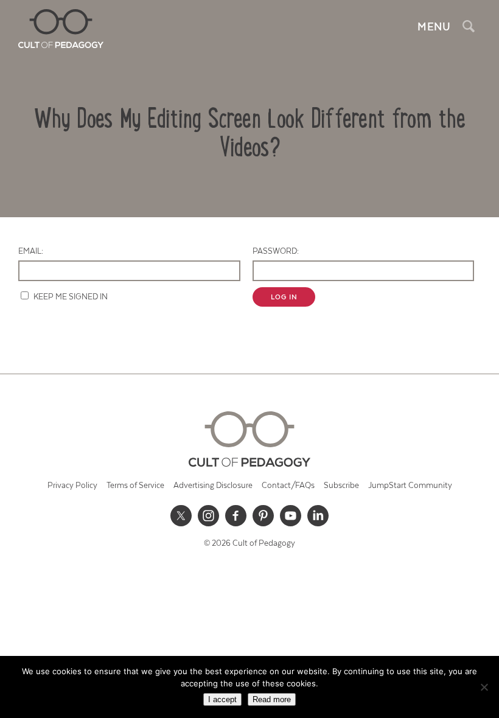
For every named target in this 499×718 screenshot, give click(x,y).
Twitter (181, 516)
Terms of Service (135, 485)
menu (433, 27)
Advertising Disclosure (213, 485)
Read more (272, 699)
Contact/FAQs (288, 485)
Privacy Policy (72, 485)
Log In (284, 297)
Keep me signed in (70, 297)
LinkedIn (318, 516)
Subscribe (341, 485)
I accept (222, 699)
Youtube (291, 516)
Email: (30, 251)
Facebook (236, 516)
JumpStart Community (410, 485)
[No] (484, 687)
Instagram (209, 516)
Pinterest (263, 516)
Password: (276, 251)
